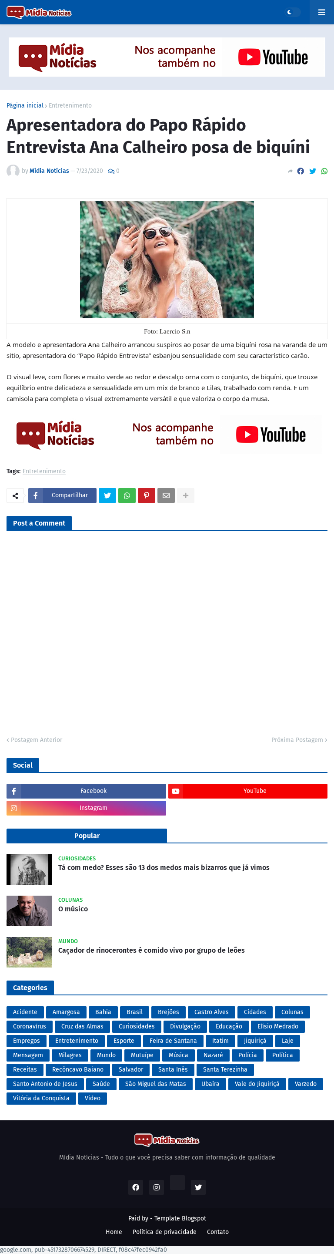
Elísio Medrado (277, 1026)
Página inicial (25, 106)
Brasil (135, 1012)
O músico (73, 909)
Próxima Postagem (297, 740)
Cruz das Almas (82, 1026)
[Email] (166, 495)
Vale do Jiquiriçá (257, 1084)
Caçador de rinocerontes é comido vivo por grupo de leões (151, 950)
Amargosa (66, 1012)
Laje (288, 1041)
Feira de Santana (173, 1041)
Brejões (168, 1012)
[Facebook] (300, 171)
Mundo (106, 1055)
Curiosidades (137, 1026)
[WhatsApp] (324, 171)
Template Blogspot (180, 1218)
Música (178, 1055)
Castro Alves (211, 1012)
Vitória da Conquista (41, 1098)
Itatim (220, 1041)
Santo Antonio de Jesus (45, 1084)
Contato (218, 1232)
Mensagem (28, 1055)
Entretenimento (70, 106)
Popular (87, 836)
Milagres (70, 1055)
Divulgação (185, 1026)
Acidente (25, 1012)
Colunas (292, 1012)
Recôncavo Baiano (78, 1069)
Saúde (101, 1084)
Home (114, 1232)
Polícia (247, 1055)
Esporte (124, 1041)
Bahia (103, 1012)
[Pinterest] (146, 495)
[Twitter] (312, 171)
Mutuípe (142, 1055)
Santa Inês (173, 1069)
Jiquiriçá (255, 1041)
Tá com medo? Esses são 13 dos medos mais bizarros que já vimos (164, 867)
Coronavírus (29, 1026)
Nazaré (213, 1055)
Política (282, 1055)
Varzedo (306, 1084)
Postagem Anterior (36, 740)
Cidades (255, 1012)
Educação (229, 1026)
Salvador (131, 1069)
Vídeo (92, 1098)
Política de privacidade (165, 1232)
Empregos (26, 1041)
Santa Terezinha (225, 1069)
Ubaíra (210, 1084)
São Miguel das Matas (155, 1084)
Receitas (25, 1069)
